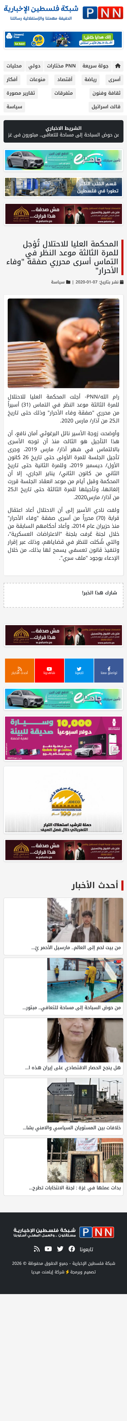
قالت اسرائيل (106, 106)
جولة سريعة (95, 65)
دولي (34, 65)
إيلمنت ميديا (42, 1272)
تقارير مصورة (20, 93)
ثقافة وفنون (106, 93)
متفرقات (63, 93)
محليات (14, 65)
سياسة (14, 106)
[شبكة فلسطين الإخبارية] (63, 11)
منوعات (37, 79)
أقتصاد (64, 79)
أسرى (114, 79)
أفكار (11, 79)
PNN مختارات (61, 65)
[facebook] (70, 1249)
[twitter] (59, 1249)
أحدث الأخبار (94, 885)
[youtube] (47, 1249)
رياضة (90, 79)
